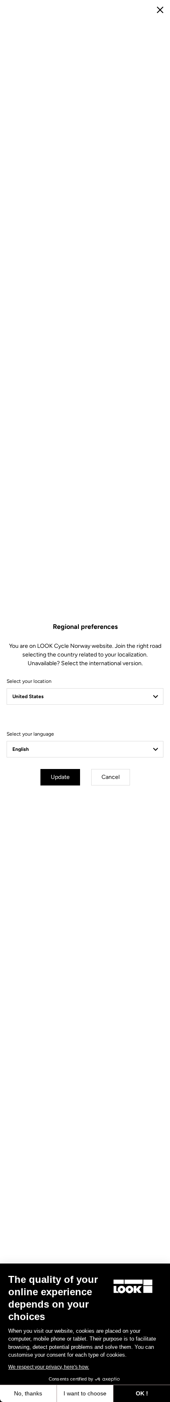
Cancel (111, 777)
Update (60, 777)
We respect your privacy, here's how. (48, 1367)
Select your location (29, 681)
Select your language (30, 734)
